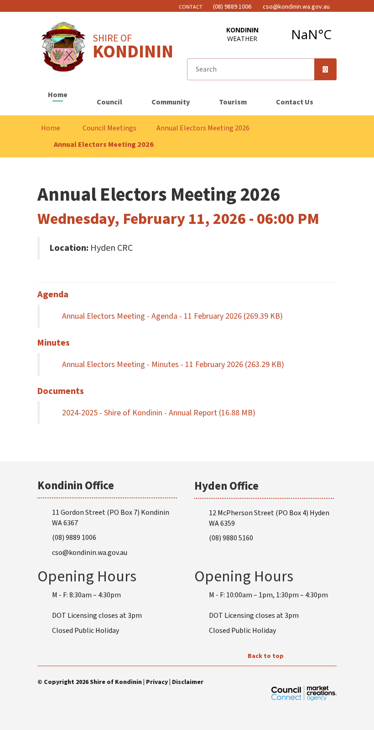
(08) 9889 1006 (74, 538)
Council (109, 102)
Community (170, 102)
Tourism (233, 102)
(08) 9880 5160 (231, 538)
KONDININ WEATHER (276, 34)
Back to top (266, 656)
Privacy (157, 682)
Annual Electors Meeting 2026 (202, 128)
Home (58, 95)
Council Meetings (109, 128)
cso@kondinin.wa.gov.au (89, 553)
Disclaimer (187, 682)
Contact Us (294, 102)
